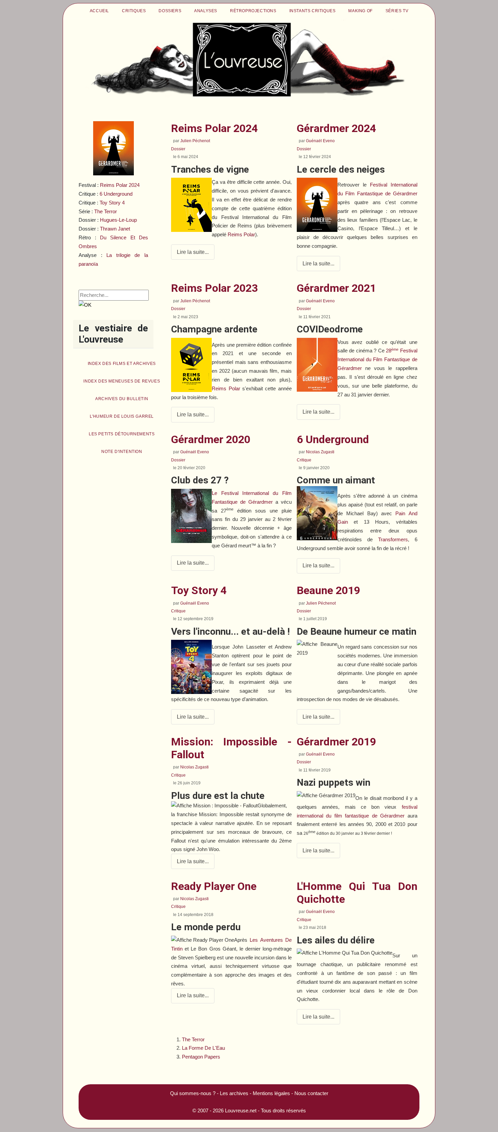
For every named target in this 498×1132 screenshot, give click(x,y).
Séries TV (397, 10)
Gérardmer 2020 (210, 439)
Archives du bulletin (121, 398)
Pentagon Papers (201, 1057)
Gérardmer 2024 (336, 128)
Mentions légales (271, 1093)
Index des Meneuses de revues (121, 381)
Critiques (134, 10)
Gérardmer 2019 (336, 741)
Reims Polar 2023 (214, 288)
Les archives (234, 1093)
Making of (360, 10)
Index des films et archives (122, 363)
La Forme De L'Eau (203, 1048)
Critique (304, 460)
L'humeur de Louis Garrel (122, 416)
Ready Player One (213, 886)
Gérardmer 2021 (336, 288)
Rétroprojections (253, 10)
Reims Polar (241, 234)
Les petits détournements (121, 434)
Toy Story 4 (199, 590)
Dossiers (170, 10)
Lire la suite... (193, 252)
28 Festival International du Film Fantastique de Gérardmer (377, 359)
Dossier (178, 149)
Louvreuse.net (240, 1110)
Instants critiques (312, 10)
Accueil (99, 10)
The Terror (193, 1039)
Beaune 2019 (328, 590)
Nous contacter (311, 1093)
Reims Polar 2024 (120, 185)
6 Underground (116, 194)
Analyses (205, 10)
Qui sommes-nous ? (192, 1093)
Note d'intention (121, 451)
